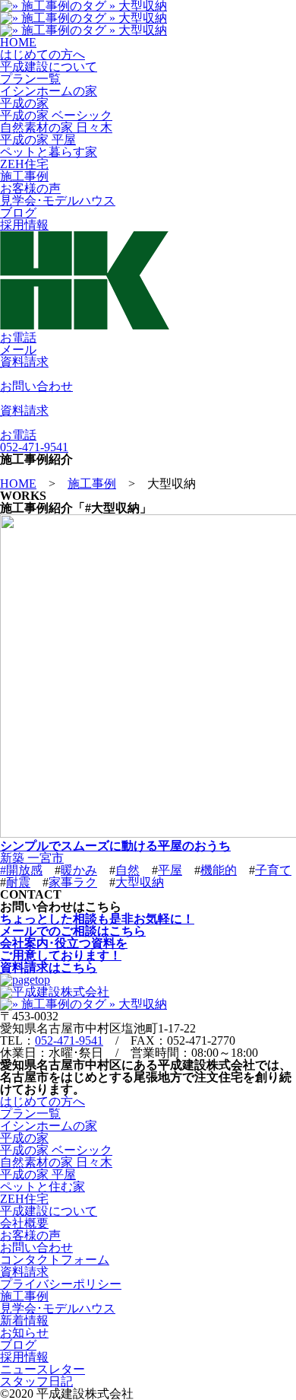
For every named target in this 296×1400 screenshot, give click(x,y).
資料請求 (24, 1271)
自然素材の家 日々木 (56, 127)
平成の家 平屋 (38, 139)
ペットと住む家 (42, 1186)
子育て (273, 870)
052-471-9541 (69, 1040)
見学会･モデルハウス (57, 200)
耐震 (18, 882)
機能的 (218, 870)
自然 (127, 870)
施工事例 (24, 176)
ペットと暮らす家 (48, 151)
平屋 (170, 870)
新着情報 (24, 1320)
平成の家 (24, 103)
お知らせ (24, 1332)
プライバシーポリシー (60, 1284)
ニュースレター (42, 1369)
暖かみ (79, 870)
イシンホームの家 (48, 90)
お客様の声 (30, 188)
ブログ (18, 212)
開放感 (24, 870)
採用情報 (24, 224)
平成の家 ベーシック (56, 115)
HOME (18, 42)
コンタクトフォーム (54, 1259)
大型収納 (139, 882)
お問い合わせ (36, 1247)
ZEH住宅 (24, 164)
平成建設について (48, 66)
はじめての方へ (42, 54)
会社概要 (24, 1223)
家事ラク (73, 882)
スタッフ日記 (36, 1381)
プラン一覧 (30, 78)
